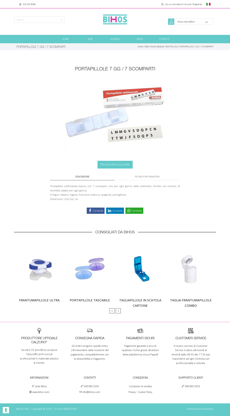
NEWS (140, 39)
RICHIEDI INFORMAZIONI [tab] (147, 177)
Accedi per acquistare (116, 164)
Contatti (164, 39)
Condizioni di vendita (140, 386)
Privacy (132, 392)
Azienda (115, 39)
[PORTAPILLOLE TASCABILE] (89, 268)
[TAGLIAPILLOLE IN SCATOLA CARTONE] (140, 268)
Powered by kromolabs (200, 408)
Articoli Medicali (157, 46)
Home (65, 39)
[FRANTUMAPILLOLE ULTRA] (39, 268)
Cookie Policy (145, 392)
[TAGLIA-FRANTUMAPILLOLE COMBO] (190, 268)
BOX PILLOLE (172, 46)
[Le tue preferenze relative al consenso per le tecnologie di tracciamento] (6, 410)
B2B (90, 39)
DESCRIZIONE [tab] (82, 177)
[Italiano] (209, 4)
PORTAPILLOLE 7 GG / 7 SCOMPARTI (196, 46)
